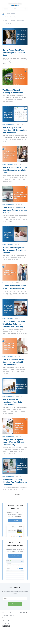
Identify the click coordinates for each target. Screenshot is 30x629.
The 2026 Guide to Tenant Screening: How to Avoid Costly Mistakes (13, 362)
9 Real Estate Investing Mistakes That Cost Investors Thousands (14, 482)
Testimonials (5, 617)
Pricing (4, 612)
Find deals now (15, 555)
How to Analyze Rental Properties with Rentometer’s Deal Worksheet (14, 130)
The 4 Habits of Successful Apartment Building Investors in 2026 (14, 210)
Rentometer (20, 23)
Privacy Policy (5, 623)
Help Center (10, 612)
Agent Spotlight (10, 13)
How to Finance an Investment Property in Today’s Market (12, 402)
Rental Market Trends (8, 23)
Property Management (8, 20)
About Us (12, 615)
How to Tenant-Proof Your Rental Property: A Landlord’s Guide (14, 52)
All (3, 13)
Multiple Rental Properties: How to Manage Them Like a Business (14, 250)
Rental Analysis (21, 20)
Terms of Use (5, 620)
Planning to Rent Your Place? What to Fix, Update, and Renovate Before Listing (14, 324)
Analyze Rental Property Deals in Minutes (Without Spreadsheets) (13, 442)
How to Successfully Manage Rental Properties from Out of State (14, 170)
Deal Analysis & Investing (9, 17)
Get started (15, 520)
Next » (18, 494)
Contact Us (5, 615)
